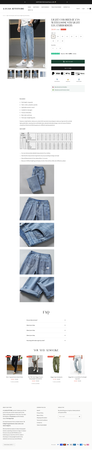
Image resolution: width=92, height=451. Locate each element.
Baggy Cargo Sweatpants (56, 377)
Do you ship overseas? (32, 320)
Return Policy (40, 415)
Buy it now (68, 68)
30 (62, 36)
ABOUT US (30, 10)
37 (57, 41)
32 (71, 36)
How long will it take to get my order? (36, 340)
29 (57, 36)
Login (83, 8)
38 (62, 41)
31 (67, 36)
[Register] (79, 416)
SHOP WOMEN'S (45, 7)
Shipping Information (42, 417)
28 (53, 36)
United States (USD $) (8, 444)
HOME (29, 7)
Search (78, 8)
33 (76, 36)
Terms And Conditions (42, 420)
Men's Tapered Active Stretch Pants (14, 377)
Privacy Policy (40, 413)
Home (4, 15)
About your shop (31, 325)
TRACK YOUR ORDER (56, 7)
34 (80, 36)
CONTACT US (66, 7)
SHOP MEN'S (36, 7)
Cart (88, 8)
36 (53, 41)
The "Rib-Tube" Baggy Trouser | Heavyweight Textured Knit (35, 378)
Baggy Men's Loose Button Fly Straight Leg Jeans (77, 378)
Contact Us (39, 422)
